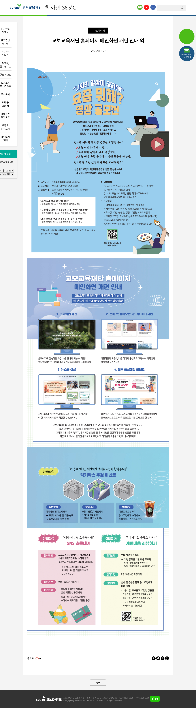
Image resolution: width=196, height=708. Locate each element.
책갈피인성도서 (5, 127)
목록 (98, 682)
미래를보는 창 (5, 104)
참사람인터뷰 (5, 53)
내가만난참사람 (5, 41)
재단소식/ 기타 (5, 138)
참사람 (60, 8)
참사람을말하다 (5, 30)
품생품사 (5, 94)
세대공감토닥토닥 (5, 115)
